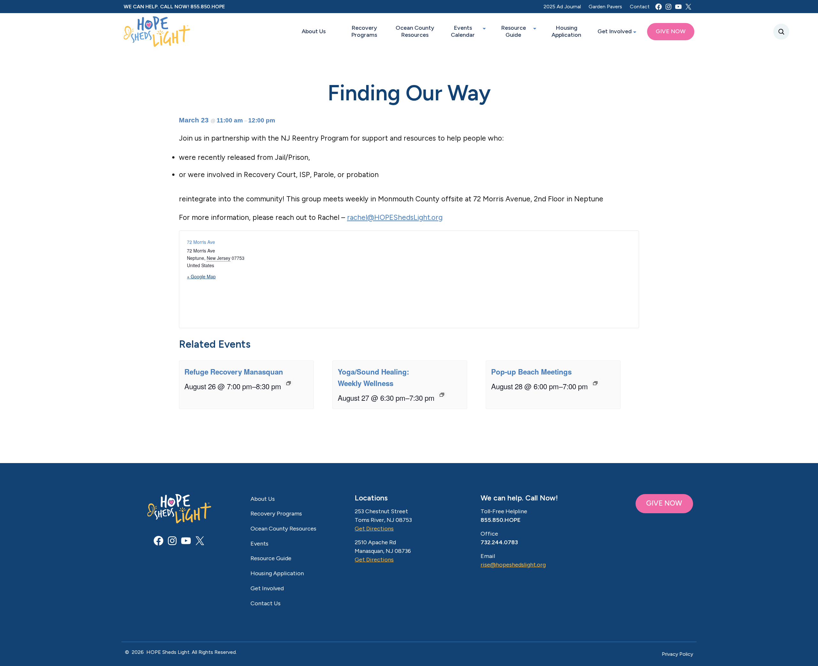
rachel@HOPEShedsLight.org (395, 217)
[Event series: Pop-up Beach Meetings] (595, 383)
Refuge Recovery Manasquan (233, 372)
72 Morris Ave (201, 242)
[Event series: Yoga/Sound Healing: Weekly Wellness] (442, 395)
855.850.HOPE (207, 7)
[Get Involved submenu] (635, 32)
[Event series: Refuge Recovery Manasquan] (288, 383)
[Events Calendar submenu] (484, 28)
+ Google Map (201, 276)
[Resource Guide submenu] (534, 28)
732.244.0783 (499, 542)
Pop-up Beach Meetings (531, 372)
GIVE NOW (664, 503)
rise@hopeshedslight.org (513, 564)
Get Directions (374, 528)
